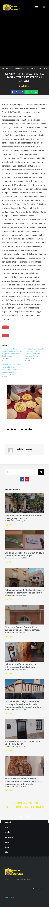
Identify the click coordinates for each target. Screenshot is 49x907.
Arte (6, 827)
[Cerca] (41, 472)
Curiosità (8, 822)
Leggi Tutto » (9, 525)
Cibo (6, 68)
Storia (27, 68)
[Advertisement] (24, 37)
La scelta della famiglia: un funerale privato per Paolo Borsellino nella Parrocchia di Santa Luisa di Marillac (23, 704)
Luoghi (11, 68)
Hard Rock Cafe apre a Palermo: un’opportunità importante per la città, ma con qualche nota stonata (23, 781)
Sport (7, 847)
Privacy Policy (38, 889)
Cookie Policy (9, 897)
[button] (36, 7)
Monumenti (19, 68)
